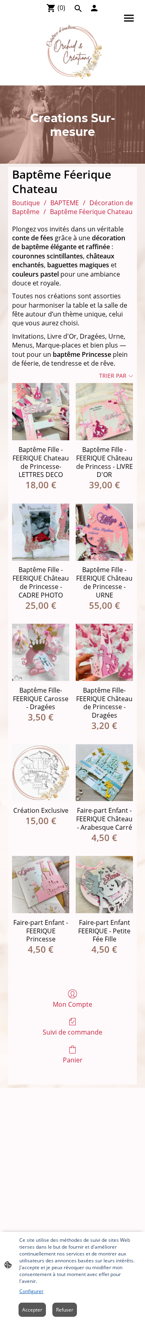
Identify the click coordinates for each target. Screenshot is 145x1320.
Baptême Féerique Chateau (91, 211)
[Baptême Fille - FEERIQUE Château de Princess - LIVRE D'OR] (104, 411)
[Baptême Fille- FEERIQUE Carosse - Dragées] (40, 652)
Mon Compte (72, 1004)
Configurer (31, 1291)
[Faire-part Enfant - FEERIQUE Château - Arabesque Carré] (104, 773)
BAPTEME (64, 202)
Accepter (32, 1309)
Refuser (64, 1309)
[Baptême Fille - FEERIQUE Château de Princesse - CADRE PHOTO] (40, 532)
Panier (73, 1060)
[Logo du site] (72, 51)
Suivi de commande (72, 1032)
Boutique (26, 202)
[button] (78, 8)
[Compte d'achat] (94, 8)
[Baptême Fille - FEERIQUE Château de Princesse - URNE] (104, 532)
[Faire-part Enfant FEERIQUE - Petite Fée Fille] (104, 884)
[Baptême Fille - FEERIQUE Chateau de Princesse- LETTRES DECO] (40, 411)
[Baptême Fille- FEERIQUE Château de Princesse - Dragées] (104, 652)
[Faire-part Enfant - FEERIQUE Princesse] (40, 884)
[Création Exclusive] (40, 773)
